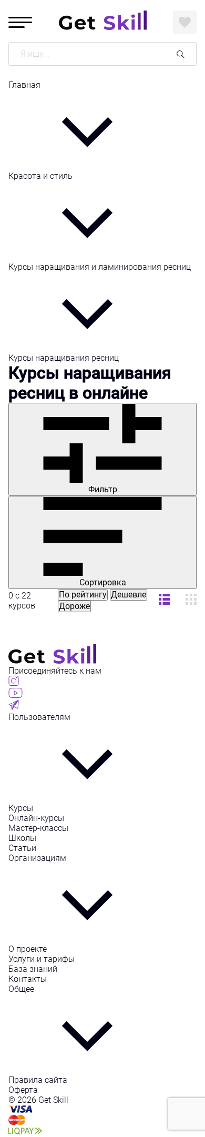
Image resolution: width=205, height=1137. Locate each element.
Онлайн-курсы (36, 818)
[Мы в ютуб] (15, 695)
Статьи (22, 848)
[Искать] (180, 54)
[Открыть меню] (20, 22)
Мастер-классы (38, 828)
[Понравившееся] (185, 22)
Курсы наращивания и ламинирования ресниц (99, 267)
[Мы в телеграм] (13, 707)
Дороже (74, 606)
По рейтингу (83, 595)
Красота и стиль (40, 176)
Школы (22, 838)
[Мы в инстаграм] (13, 683)
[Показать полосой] (191, 600)
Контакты (27, 979)
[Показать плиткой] (164, 600)
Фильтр (102, 489)
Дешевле (128, 595)
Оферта (23, 1090)
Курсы (20, 808)
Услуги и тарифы (41, 959)
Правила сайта (37, 1080)
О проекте (27, 949)
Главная (24, 85)
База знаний (32, 969)
